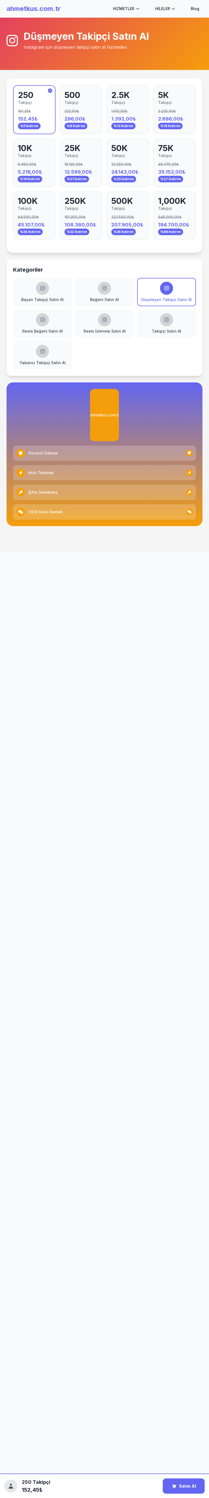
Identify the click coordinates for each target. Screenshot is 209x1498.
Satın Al (187, 1486)
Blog (195, 8)
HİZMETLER (123, 8)
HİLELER (162, 8)
